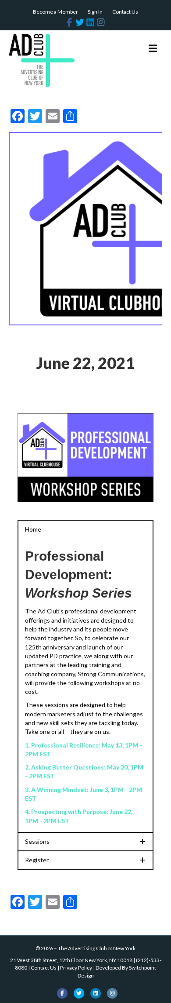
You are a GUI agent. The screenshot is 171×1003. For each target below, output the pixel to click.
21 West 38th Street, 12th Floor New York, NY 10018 (71, 960)
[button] (85, 529)
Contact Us (125, 11)
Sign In (95, 11)
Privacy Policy (76, 967)
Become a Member (55, 11)
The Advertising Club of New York (96, 948)
